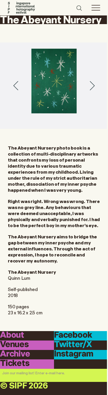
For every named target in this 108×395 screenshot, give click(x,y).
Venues (14, 345)
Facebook (73, 335)
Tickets (15, 363)
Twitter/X (73, 345)
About (12, 335)
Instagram (73, 354)
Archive (15, 354)
